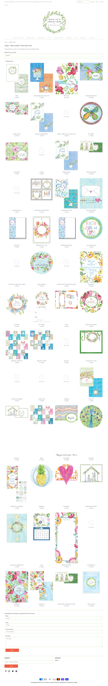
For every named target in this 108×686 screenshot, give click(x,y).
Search (56, 660)
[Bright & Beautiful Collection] (66, 113)
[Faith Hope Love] (91, 227)
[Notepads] (66, 430)
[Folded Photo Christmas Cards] (66, 262)
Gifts (48, 37)
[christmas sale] (16, 189)
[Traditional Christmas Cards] (66, 577)
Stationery (40, 37)
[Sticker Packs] (91, 524)
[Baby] (16, 78)
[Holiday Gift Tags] (91, 342)
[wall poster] (91, 582)
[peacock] (91, 416)
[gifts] (66, 299)
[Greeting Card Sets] (16, 345)
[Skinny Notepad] (66, 538)
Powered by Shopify (72, 682)
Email (6, 622)
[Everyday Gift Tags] (41, 230)
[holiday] (66, 342)
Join (97, 1)
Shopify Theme (54, 682)
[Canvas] (41, 151)
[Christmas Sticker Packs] (41, 189)
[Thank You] (41, 586)
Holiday (68, 37)
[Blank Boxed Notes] (91, 71)
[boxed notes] (16, 108)
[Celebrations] (66, 155)
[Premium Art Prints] (91, 473)
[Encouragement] (91, 193)
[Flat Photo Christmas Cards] (16, 262)
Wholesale (83, 37)
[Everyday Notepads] (66, 227)
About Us (92, 37)
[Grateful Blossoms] (91, 301)
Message (7, 636)
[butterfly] (91, 113)
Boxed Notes (30, 37)
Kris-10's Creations (45, 682)
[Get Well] (16, 306)
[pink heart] (66, 475)
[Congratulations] (66, 193)
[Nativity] (16, 411)
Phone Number (9, 629)
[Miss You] (91, 382)
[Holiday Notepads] (16, 378)
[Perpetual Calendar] (16, 484)
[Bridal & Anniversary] (41, 117)
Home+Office (58, 37)
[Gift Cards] (41, 306)
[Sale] (41, 527)
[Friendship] (91, 267)
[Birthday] (66, 78)
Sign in (93, 1)
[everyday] (16, 227)
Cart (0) (101, 1)
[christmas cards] (91, 146)
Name (7, 616)
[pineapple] (41, 475)
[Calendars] (16, 151)
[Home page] (41, 378)
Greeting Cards (18, 37)
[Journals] (66, 378)
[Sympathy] (16, 586)
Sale (76, 37)
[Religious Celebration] (16, 528)
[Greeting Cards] (41, 340)
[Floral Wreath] (41, 262)
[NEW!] (41, 414)
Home (5, 42)
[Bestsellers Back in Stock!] (41, 78)
